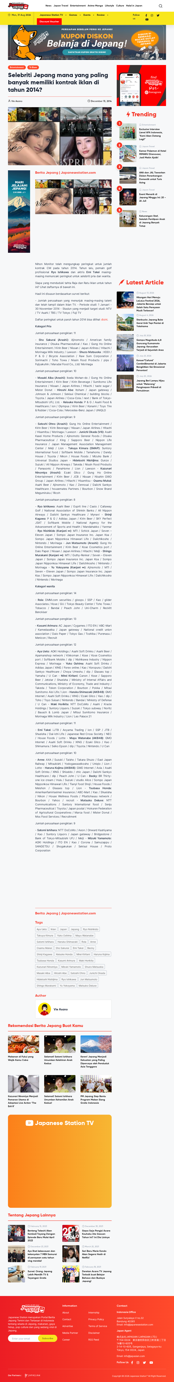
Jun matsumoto (88, 979)
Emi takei (78, 948)
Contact (66, 1319)
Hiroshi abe (60, 973)
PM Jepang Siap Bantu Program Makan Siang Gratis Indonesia (93, 1099)
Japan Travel (61, 6)
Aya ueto (42, 929)
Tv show (33, 68)
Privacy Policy (96, 1319)
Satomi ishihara (45, 941)
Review (101, 15)
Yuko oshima (64, 935)
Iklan (53, 929)
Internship (93, 1312)
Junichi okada (97, 973)
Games (73, 15)
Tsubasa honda (45, 960)
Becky (90, 948)
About (65, 1312)
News (48, 6)
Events (87, 15)
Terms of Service (97, 1326)
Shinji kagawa (44, 954)
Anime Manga (95, 6)
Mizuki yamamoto (71, 966)
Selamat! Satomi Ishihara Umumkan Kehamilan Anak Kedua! (59, 1099)
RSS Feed (93, 1339)
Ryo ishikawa (69, 979)
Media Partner (70, 1332)
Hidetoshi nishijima (47, 979)
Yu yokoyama (67, 985)
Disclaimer (94, 1332)
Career (66, 1339)
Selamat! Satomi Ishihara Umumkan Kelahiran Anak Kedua (58, 1060)
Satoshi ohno (78, 973)
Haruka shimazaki (68, 941)
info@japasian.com (134, 1356)
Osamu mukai (44, 948)
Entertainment (78, 6)
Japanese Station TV (51, 15)
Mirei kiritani (83, 954)
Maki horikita (86, 960)
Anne (93, 941)
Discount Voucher (49, 21)
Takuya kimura (45, 935)
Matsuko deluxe (88, 985)
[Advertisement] (73, 880)
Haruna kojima (102, 954)
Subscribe (47, 1338)
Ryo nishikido (90, 929)
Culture (120, 6)
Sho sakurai (62, 948)
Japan (63, 929)
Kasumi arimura (66, 960)
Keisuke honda (64, 954)
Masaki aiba (43, 973)
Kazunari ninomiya (47, 966)
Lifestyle (109, 6)
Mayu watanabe (84, 935)
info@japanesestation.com (138, 1324)
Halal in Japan (134, 6)
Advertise (67, 1326)
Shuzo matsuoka (94, 966)
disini (104, 319)
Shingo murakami (46, 985)
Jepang (75, 929)
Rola (84, 941)
